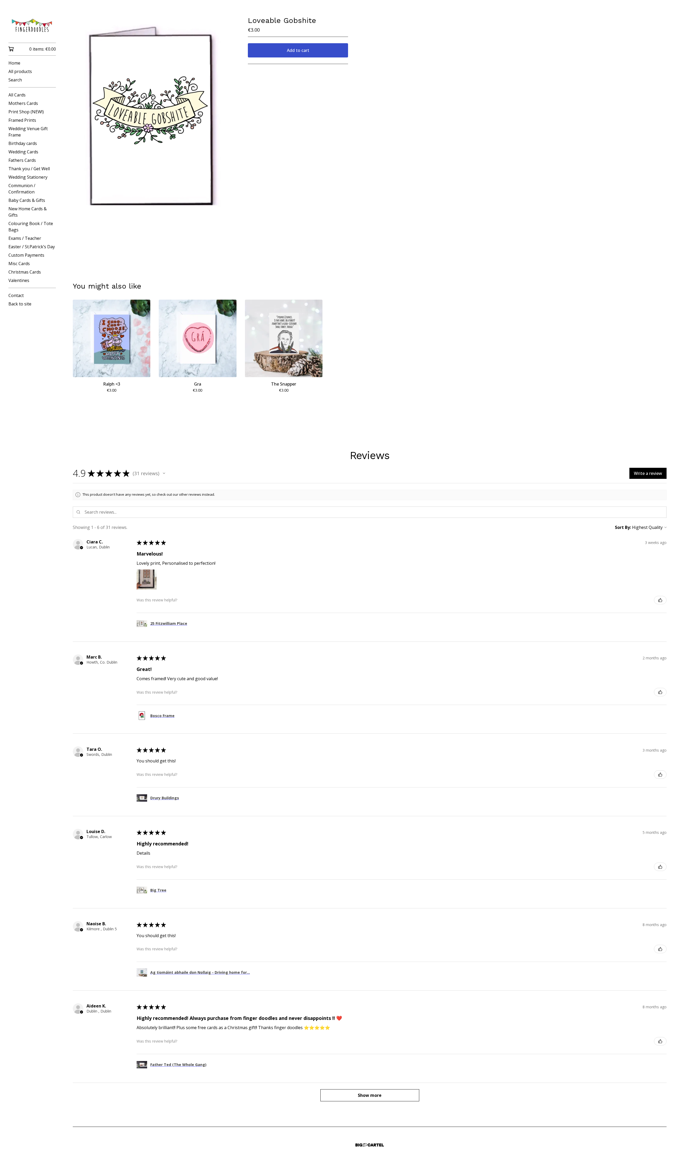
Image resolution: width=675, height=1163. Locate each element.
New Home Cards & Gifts (27, 212)
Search (15, 80)
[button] (164, 473)
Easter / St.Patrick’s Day (31, 247)
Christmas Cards (24, 272)
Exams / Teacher (24, 238)
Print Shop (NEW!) (26, 112)
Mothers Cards (23, 103)
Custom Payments (26, 255)
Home (14, 63)
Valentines (18, 280)
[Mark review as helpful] (660, 600)
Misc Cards (19, 263)
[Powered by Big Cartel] (369, 1145)
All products (20, 71)
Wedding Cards (23, 152)
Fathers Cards (22, 160)
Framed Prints (22, 120)
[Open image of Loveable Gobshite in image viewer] (152, 121)
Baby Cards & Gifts (26, 200)
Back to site (19, 304)
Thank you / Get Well (29, 169)
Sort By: (623, 527)
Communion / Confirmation (21, 189)
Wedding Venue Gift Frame (28, 132)
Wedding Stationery (27, 177)
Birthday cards (22, 143)
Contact (16, 295)
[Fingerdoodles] (32, 25)
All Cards (17, 95)
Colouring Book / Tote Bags (30, 227)
